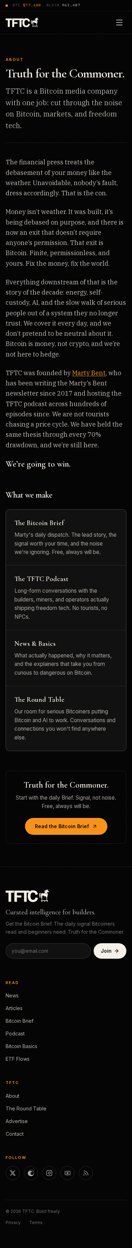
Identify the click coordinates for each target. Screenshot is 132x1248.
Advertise (17, 1121)
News (12, 995)
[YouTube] (68, 1173)
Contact (15, 1134)
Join (106, 951)
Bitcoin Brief (19, 1021)
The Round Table (26, 1108)
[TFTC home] (22, 22)
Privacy (13, 1222)
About (12, 1096)
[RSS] (86, 1173)
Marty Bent (89, 373)
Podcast (15, 1033)
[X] (13, 1173)
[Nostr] (31, 1173)
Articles (14, 1008)
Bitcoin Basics (21, 1046)
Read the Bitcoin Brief (62, 826)
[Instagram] (49, 1173)
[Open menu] (119, 22)
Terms (36, 1222)
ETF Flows (18, 1059)
